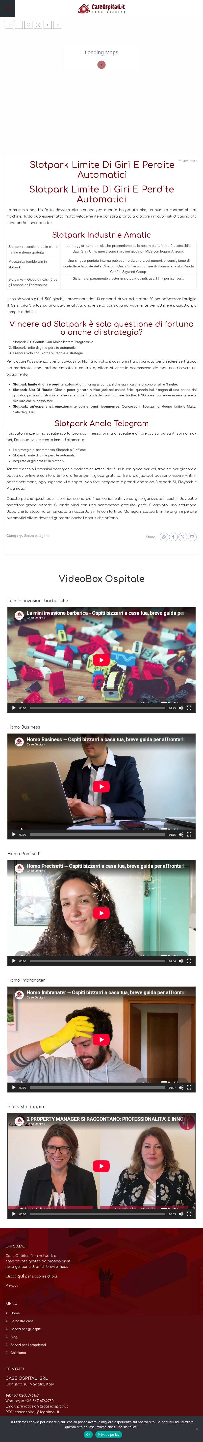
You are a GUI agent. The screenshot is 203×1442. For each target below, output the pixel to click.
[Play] (13, 707)
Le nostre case (22, 1321)
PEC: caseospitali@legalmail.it (32, 1412)
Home (15, 1313)
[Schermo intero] (189, 707)
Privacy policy (109, 1435)
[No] (196, 1428)
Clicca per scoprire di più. (31, 1276)
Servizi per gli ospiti (25, 1329)
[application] (101, 660)
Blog (13, 1337)
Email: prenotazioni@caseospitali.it (36, 1406)
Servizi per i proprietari (28, 1345)
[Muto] (181, 707)
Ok (88, 1435)
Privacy (11, 1285)
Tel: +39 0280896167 (22, 1395)
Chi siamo (18, 1353)
